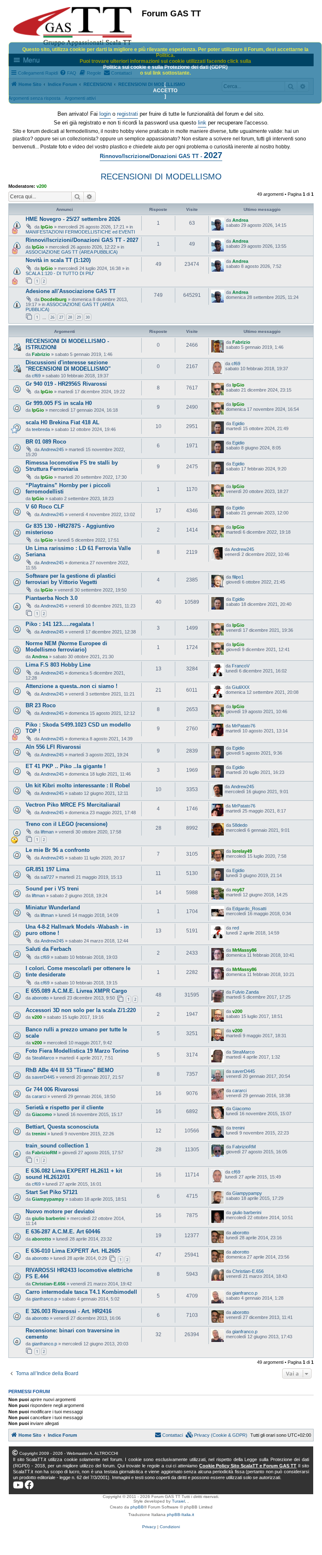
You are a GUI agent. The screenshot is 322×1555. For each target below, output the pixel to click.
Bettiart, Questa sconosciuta (62, 1127)
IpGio (47, 226)
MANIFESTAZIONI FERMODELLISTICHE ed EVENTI (80, 231)
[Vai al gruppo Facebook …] (29, 1485)
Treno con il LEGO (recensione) (66, 824)
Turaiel (178, 1501)
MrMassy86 (244, 950)
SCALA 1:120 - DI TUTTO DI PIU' (60, 273)
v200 (41, 186)
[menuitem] (217, 1435)
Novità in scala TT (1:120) (58, 260)
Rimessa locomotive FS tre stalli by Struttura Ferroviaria (72, 465)
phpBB (137, 1507)
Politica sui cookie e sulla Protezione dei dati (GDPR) (165, 67)
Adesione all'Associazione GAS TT (71, 291)
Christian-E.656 (48, 1283)
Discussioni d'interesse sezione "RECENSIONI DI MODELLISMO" (68, 365)
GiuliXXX (240, 687)
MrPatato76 (243, 725)
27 (61, 317)
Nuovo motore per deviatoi (60, 1211)
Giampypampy (48, 1199)
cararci (39, 1096)
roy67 (238, 889)
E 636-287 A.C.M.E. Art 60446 (63, 1231)
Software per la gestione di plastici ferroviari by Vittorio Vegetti (71, 579)
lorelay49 (242, 851)
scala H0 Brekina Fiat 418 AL (62, 422)
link (202, 122)
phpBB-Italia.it (180, 1514)
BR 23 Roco (41, 705)
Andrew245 (52, 449)
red (235, 927)
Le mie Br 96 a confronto (58, 850)
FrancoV (240, 665)
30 (88, 317)
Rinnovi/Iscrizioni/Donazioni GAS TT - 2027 (82, 240)
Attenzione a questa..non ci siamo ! (71, 686)
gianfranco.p (44, 1298)
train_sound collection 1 (57, 1145)
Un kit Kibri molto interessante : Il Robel (78, 785)
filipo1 (238, 576)
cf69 (36, 375)
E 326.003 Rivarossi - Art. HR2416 (69, 1311)
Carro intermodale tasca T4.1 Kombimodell (81, 1292)
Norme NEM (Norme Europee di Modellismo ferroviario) (66, 646)
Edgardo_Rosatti (249, 908)
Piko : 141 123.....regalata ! (60, 624)
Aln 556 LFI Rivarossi (53, 747)
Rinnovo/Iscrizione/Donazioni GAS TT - (161, 155)
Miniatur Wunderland (53, 907)
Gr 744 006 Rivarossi (52, 1089)
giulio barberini (48, 1218)
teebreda (41, 429)
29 (79, 317)
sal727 (47, 877)
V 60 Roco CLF (45, 507)
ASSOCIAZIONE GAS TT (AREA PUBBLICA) (72, 251)
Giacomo (42, 1114)
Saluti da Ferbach (48, 949)
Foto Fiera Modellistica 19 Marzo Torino (77, 1051)
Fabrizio (41, 354)
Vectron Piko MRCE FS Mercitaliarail (73, 805)
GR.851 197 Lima (47, 869)
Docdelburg (54, 299)
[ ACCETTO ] (165, 90)
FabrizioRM (44, 1152)
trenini (39, 1133)
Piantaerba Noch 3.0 (52, 598)
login (105, 114)
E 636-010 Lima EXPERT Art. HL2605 (73, 1251)
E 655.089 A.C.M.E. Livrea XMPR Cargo (76, 991)
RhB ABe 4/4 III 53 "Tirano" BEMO (70, 1070)
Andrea (240, 220)
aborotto (40, 997)
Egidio (238, 423)
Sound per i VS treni (52, 888)
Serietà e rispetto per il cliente (65, 1107)
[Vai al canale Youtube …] (18, 1485)
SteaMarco (43, 1057)
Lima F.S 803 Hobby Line (58, 665)
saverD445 (43, 1077)
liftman (47, 831)
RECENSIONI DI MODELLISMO (161, 176)
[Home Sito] (73, 26)
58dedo (239, 825)
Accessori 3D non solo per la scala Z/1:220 (81, 1010)
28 (70, 317)
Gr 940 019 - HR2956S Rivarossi (66, 384)
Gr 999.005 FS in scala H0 (59, 403)
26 (52, 317)
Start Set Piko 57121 (52, 1192)
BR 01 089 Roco (46, 442)
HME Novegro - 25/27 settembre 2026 (73, 219)
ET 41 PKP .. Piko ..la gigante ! (66, 766)
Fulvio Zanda (245, 991)
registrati (127, 114)
